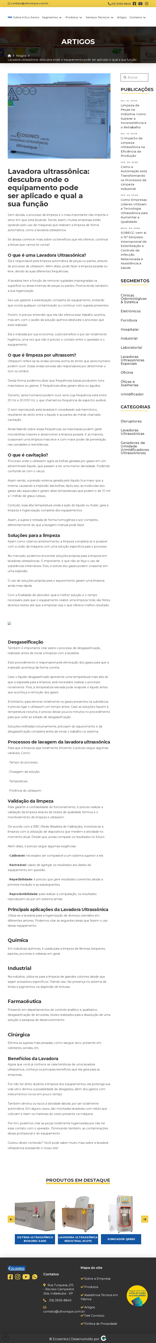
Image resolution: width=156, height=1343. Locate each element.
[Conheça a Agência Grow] (103, 1339)
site (55, 1148)
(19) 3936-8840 (121, 3)
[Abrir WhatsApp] (146, 1333)
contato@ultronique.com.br (29, 3)
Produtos (90, 1287)
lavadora (29, 915)
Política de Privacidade (100, 1324)
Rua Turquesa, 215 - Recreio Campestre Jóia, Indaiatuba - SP (58, 1289)
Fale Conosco (93, 1315)
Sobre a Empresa (96, 1278)
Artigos (89, 1307)
